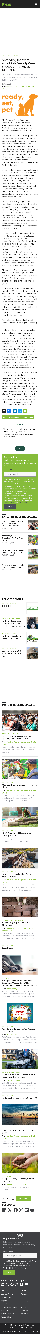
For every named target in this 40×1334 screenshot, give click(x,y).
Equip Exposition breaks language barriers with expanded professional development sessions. (18, 749)
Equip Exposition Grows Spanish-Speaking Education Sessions (12, 523)
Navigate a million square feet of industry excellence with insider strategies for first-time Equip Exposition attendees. (18, 798)
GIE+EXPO (6, 606)
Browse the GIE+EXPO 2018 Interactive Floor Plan (11, 653)
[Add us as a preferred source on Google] (25, 411)
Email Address (10, 470)
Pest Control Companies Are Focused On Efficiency (18, 1030)
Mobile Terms (9, 503)
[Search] (31, 4)
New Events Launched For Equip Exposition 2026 (13, 566)
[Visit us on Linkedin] (4, 1210)
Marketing (6, 978)
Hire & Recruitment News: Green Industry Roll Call (13, 551)
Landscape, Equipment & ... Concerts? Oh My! (19, 1131)
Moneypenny (11, 989)
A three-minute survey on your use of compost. (16, 1188)
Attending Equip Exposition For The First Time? (12, 538)
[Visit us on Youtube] (32, 1210)
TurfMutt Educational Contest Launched (11, 637)
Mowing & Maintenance (11, 618)
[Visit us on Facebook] (16, 1210)
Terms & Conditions (16, 1328)
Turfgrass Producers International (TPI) (19, 1098)
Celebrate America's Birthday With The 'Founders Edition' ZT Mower (19, 1076)
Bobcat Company (13, 1080)
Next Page (24, 1199)
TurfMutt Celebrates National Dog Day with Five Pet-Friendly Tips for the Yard (13, 623)
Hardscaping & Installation (13, 920)
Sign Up (10, 507)
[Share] (9, 411)
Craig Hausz (7, 948)
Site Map (29, 1328)
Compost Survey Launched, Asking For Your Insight (19, 1180)
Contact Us (9, 1325)
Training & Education (10, 633)
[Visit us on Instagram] (21, 1210)
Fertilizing (6, 1176)
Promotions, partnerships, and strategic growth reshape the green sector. (17, 840)
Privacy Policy (23, 503)
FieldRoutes (11, 1035)
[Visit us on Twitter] (10, 1210)
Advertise (19, 1325)
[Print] (4, 411)
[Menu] (36, 4)
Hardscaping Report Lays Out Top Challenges (17, 923)
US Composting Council (16, 1184)
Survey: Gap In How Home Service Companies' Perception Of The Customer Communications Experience (19, 983)
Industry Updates (10, 56)
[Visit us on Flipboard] (27, 1210)
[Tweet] (20, 411)
